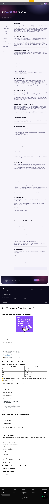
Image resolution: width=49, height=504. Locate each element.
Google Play (45, 497)
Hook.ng (22, 466)
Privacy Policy (4, 41)
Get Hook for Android (8, 420)
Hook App (10, 418)
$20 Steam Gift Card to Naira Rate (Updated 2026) (17, 314)
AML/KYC (15, 298)
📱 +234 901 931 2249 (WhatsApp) (6, 294)
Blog (31, 291)
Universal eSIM (24, 296)
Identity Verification (5, 31)
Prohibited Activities (5, 38)
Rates (24, 3)
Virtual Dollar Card (24, 291)
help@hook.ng (17, 263)
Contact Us (4, 51)
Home (17, 3)
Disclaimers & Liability (5, 46)
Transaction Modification (6, 36)
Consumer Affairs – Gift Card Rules (8, 461)
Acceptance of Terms (5, 26)
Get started (36, 279)
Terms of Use (15, 296)
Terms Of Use (33, 492)
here (36, 165)
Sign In (42, 3)
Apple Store (44, 492)
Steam (43, 337)
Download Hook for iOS (8, 421)
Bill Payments (24, 298)
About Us (33, 490)
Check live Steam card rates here (8, 380)
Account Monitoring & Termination (7, 43)
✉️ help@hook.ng (4, 295)
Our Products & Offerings (6, 28)
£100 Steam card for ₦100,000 (36, 378)
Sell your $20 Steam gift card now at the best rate (11, 474)
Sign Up (45, 3)
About (14, 291)
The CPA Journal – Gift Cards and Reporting (10, 462)
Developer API (33, 296)
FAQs (27, 3)
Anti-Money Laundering (5, 48)
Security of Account (5, 33)
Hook (23, 383)
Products (21, 3)
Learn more (41, 279)
